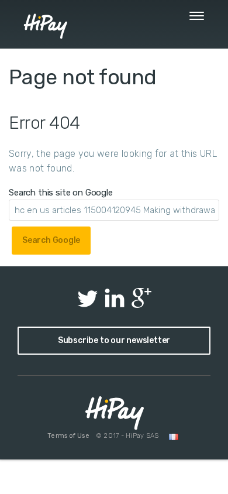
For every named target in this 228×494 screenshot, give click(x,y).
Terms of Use (68, 436)
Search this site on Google (61, 192)
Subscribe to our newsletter (114, 340)
